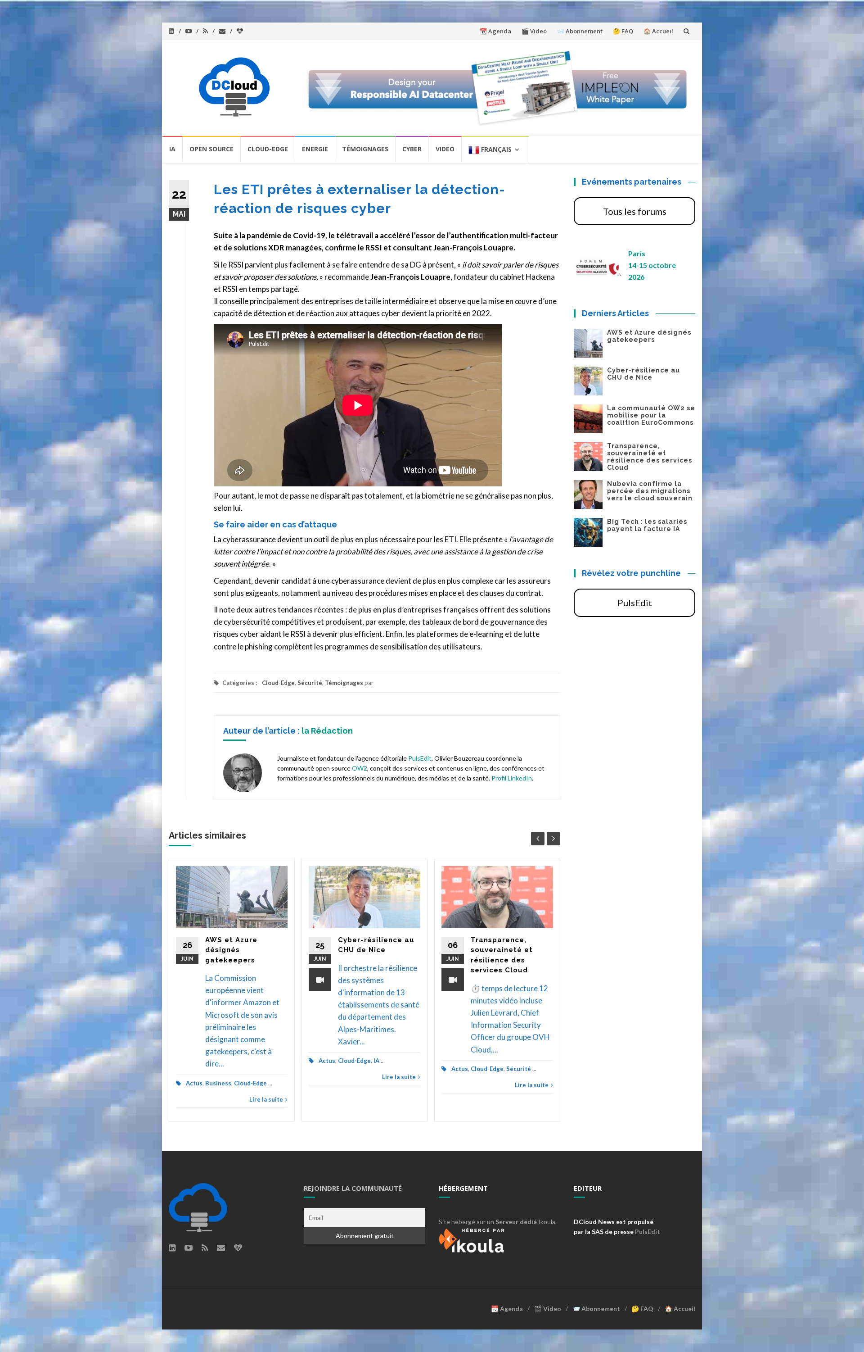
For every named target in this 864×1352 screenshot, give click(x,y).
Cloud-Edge (268, 149)
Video (445, 149)
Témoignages (365, 149)
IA (172, 149)
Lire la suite (266, 1099)
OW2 (359, 768)
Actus (194, 1083)
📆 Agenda (495, 31)
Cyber (412, 149)
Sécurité (309, 682)
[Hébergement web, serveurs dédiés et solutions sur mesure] (472, 1239)
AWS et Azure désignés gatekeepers (231, 950)
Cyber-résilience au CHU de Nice (643, 374)
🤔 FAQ (623, 31)
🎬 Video (534, 31)
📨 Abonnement (580, 31)
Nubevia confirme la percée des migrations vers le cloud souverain (650, 491)
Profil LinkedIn (511, 778)
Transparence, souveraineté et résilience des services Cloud (649, 456)
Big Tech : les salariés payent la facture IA (647, 525)
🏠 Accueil (658, 31)
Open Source (211, 149)
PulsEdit (420, 758)
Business (218, 1083)
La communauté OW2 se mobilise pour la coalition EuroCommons (651, 415)
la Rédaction (327, 730)
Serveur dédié (516, 1221)
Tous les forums (634, 211)
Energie (315, 149)
